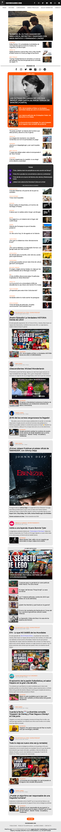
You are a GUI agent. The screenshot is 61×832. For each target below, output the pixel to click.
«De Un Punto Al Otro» (26, 636)
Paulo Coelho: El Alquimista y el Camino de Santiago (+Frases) (23, 205)
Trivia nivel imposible (16, 198)
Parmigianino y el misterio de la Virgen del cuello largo (23, 220)
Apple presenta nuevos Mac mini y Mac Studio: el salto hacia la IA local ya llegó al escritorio (25, 52)
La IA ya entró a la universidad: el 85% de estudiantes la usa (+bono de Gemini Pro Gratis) (25, 284)
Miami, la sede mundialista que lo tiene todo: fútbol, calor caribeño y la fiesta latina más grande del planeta (35, 697)
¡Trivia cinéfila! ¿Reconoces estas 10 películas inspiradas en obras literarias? (24, 277)
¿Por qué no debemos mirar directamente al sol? (23, 241)
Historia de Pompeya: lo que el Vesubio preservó (22, 227)
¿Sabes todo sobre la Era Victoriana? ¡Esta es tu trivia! (29, 182)
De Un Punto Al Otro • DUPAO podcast (27, 312)
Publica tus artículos (25, 826)
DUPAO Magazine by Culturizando (26, 676)
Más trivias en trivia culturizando (30, 185)
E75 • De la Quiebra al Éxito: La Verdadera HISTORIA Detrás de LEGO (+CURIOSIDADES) (35, 354)
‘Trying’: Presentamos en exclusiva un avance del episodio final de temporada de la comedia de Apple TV (24, 60)
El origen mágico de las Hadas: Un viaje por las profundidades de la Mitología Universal (25, 269)
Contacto (48, 826)
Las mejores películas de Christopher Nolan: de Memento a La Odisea (35, 116)
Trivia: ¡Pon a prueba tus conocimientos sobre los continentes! (31, 174)
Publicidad (13, 826)
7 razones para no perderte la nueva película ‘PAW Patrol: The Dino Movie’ (34, 583)
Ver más (30, 819)
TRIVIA (4, 7)
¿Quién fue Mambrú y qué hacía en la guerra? (34, 605)
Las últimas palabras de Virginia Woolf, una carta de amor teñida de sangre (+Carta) (29, 100)
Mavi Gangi (18, 363)
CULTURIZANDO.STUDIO (21, 829)
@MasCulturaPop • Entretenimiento (27, 523)
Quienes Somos (38, 826)
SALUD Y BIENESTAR (47, 7)
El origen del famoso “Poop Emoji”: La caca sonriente (33, 590)
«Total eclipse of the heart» (37, 531)
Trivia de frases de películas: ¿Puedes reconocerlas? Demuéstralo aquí (21, 305)
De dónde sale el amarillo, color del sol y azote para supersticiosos (24, 255)
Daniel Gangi (19, 413)
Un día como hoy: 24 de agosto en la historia (24, 233)
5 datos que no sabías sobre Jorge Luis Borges (25, 212)
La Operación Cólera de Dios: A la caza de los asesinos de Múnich (34, 619)
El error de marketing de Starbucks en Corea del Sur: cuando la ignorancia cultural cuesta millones (35, 612)
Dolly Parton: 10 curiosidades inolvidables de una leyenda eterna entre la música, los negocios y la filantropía (24, 45)
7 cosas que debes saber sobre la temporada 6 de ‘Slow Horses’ (25, 153)
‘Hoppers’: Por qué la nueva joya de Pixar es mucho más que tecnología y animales (35, 728)
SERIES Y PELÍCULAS (33, 7)
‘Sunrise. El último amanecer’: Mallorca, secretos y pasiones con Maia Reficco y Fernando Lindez (28, 36)
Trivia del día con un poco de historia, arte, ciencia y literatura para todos (32, 178)
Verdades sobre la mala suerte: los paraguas (24, 297)
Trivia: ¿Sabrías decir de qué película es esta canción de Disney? (32, 170)
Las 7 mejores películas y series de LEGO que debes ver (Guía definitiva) (34, 597)
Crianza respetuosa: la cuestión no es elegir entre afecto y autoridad (24, 160)
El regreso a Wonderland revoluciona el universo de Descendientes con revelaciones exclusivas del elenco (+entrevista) (35, 403)
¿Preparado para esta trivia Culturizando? (23, 290)
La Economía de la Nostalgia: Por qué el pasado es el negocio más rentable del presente (35, 781)
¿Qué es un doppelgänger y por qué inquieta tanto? (24, 146)
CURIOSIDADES (20, 7)
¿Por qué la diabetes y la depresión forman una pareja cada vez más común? (25, 248)
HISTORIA (11, 7)
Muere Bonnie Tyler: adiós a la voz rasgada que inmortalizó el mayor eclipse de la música (34, 540)
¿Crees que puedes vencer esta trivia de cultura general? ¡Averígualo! (25, 262)
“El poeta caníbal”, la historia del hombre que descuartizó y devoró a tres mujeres (24, 131)
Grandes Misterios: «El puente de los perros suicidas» (23, 191)
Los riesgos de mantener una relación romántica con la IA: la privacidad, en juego (23, 138)
